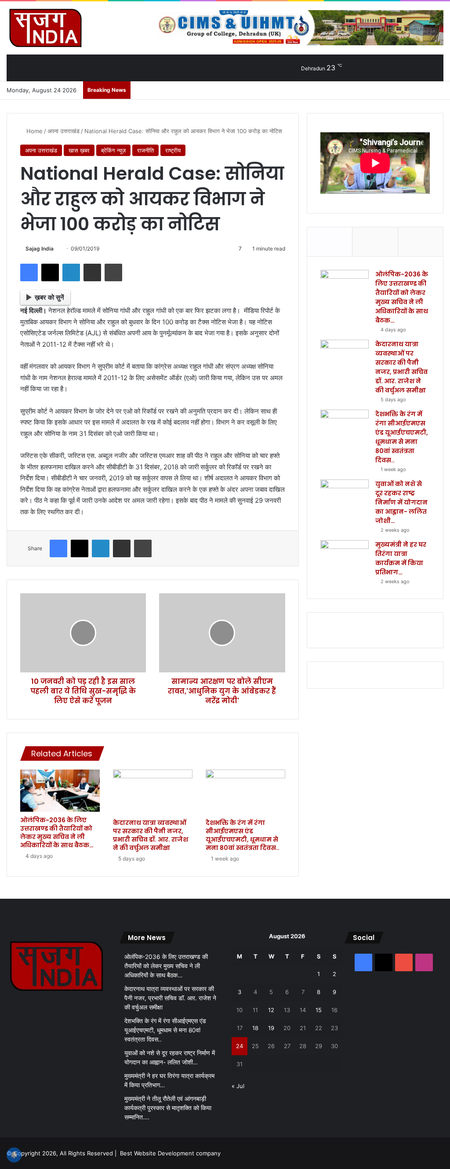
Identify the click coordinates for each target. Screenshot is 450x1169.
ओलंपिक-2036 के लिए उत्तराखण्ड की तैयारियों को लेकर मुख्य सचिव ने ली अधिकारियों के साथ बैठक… (57, 833)
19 (271, 1027)
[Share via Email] (92, 272)
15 (319, 1009)
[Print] (113, 272)
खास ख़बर (79, 150)
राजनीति (145, 150)
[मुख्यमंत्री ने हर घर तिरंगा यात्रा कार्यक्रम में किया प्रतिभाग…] (344, 556)
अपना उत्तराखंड (63, 130)
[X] (50, 272)
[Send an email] (57, 248)
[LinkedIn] (71, 272)
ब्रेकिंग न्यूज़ (113, 150)
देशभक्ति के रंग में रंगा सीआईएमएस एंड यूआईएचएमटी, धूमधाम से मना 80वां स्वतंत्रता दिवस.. (242, 835)
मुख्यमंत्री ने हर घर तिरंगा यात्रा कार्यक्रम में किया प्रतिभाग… (400, 558)
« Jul (238, 1085)
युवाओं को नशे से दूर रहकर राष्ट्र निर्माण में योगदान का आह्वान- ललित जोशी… (401, 502)
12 (271, 1009)
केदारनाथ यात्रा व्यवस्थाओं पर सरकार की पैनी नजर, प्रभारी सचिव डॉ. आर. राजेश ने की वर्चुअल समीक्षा (150, 835)
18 (255, 1027)
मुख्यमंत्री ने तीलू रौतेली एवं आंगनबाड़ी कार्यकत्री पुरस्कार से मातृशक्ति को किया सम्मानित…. (167, 1108)
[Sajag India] (45, 28)
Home (34, 130)
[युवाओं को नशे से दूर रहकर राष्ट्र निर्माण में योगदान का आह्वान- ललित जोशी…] (344, 495)
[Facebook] (29, 272)
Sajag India (39, 248)
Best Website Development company (170, 1153)
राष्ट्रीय (173, 150)
